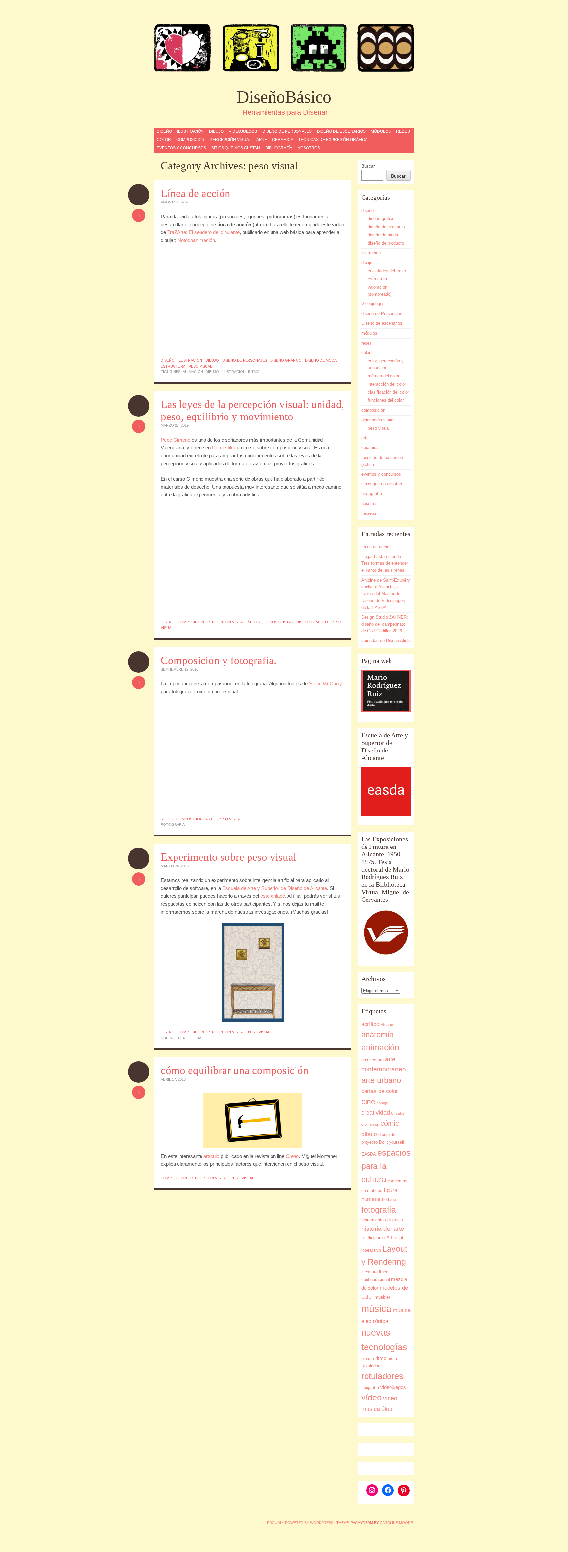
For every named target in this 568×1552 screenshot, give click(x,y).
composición (190, 139)
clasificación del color (388, 392)
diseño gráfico (286, 360)
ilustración (190, 131)
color (164, 139)
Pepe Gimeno (175, 439)
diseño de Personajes (287, 131)
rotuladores (382, 1376)
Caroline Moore (396, 1523)
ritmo (254, 372)
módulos (381, 131)
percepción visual (230, 139)
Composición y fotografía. (218, 660)
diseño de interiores (386, 226)
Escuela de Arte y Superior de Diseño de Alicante (274, 888)
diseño (164, 131)
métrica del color (383, 375)
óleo (386, 1408)
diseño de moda (321, 360)
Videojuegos (243, 131)
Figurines (170, 372)
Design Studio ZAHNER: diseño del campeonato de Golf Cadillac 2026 (384, 624)
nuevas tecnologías (181, 1038)
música (376, 1308)
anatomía (377, 1034)
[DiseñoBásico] (284, 47)
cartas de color (379, 1091)
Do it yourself (391, 1142)
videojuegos (393, 1387)
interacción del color (387, 384)
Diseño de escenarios (341, 131)
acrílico (370, 1024)
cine (368, 1101)
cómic (389, 1123)
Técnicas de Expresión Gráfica (332, 139)
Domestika (223, 447)
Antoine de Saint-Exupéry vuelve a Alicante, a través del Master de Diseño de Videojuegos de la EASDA (385, 594)
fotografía (173, 824)
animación (193, 372)
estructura (173, 366)
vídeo (371, 1397)
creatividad (375, 1112)
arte (261, 139)
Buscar (368, 166)
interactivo (371, 1250)
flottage (389, 1199)
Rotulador (370, 1365)
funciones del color (386, 400)
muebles (383, 1297)
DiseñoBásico (284, 96)
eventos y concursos (181, 148)
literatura (369, 1271)
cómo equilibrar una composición (235, 1070)
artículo (212, 1156)
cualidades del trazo (387, 270)
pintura (367, 1358)
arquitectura (372, 1059)
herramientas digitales (382, 1219)
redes (403, 131)
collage (382, 1103)
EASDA (368, 1154)
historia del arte (382, 1228)
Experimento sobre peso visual (228, 857)
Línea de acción (195, 193)
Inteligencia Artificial (382, 1237)
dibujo (216, 131)
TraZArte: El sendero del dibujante (203, 232)
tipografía (370, 1387)
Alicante (387, 1025)
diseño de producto (386, 243)
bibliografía (278, 148)
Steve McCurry (325, 683)
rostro (393, 1358)
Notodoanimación (196, 240)
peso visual (200, 366)
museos (368, 513)
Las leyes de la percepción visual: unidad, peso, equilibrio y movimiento (252, 410)
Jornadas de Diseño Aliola (386, 640)
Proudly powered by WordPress (300, 1523)
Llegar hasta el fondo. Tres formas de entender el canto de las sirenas (384, 563)
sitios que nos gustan (235, 148)
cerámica (282, 139)
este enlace (272, 896)
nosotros (308, 148)
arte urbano (381, 1080)
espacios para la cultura (386, 1166)
